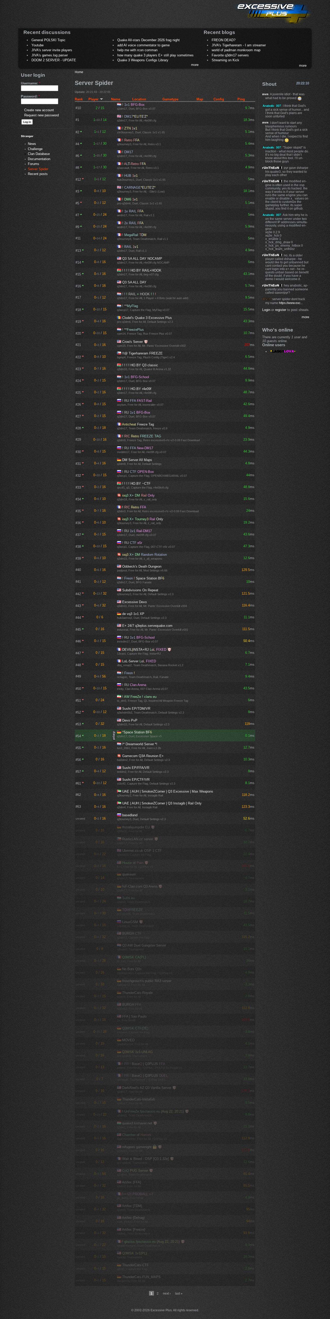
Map (199, 99)
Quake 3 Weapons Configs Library (142, 60)
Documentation (39, 159)
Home (79, 72)
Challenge (35, 149)
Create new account (39, 110)
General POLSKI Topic (48, 40)
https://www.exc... (291, 303)
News (32, 144)
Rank (79, 99)
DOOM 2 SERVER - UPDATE (53, 60)
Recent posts (38, 174)
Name (115, 99)
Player (93, 99)
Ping (241, 99)
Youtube (37, 45)
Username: (30, 83)
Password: (30, 96)
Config (218, 99)
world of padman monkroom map (236, 50)
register (280, 310)
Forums (33, 164)
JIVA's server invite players (51, 50)
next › (167, 1293)
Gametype (170, 99)
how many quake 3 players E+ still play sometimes (155, 55)
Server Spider (38, 169)
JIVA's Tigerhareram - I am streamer (239, 45)
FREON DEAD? (223, 40)
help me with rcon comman (137, 50)
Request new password (41, 115)
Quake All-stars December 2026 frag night (148, 40)
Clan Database (39, 154)
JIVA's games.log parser (49, 55)
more (195, 65)
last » (179, 1293)
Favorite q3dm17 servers (230, 55)
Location (139, 99)
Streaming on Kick (225, 60)
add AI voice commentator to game (143, 45)
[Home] (272, 25)
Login (266, 310)
